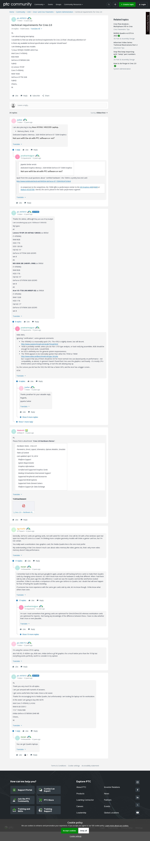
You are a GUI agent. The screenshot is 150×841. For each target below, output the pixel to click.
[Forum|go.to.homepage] (18, 4)
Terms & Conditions (58, 766)
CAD (29, 12)
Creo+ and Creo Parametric (43, 12)
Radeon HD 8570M (27, 189)
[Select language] (115, 4)
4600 (96, 187)
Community (20, 12)
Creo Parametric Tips (122, 29)
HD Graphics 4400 (86, 187)
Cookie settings (74, 766)
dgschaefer (21, 529)
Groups (58, 4)
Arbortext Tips (119, 48)
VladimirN (20, 430)
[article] (58, 135)
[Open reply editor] (58, 105)
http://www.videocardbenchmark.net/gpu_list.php (39, 356)
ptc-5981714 (21, 643)
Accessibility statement (90, 766)
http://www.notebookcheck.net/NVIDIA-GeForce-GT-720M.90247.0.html (44, 181)
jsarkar (19, 120)
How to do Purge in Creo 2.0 (125, 63)
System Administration (64, 12)
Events (50, 4)
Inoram (23, 567)
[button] (127, 4)
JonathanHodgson (27, 156)
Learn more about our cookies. (117, 825)
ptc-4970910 (21, 18)
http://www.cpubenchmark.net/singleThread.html (39, 344)
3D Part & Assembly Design (124, 38)
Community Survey (147, 23)
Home (11, 12)
